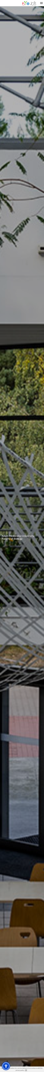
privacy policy (20, 1070)
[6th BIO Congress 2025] (29, 3)
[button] (6, 1066)
